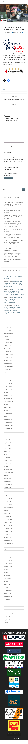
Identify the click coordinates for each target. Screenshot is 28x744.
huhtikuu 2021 (8, 457)
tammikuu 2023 (8, 395)
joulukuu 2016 (8, 611)
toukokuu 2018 (8, 561)
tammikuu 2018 (8, 572)
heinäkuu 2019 (8, 519)
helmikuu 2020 (8, 499)
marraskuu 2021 (8, 437)
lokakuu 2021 (7, 440)
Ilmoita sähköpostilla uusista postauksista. (10, 174)
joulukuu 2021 (8, 434)
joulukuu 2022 (8, 398)
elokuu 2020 (7, 481)
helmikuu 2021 (8, 463)
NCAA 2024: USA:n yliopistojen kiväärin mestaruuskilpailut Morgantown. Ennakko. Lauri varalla (13, 300)
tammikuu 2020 (8, 502)
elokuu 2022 (7, 410)
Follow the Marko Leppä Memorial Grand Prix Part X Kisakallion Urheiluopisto (13, 248)
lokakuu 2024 (7, 336)
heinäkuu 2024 (8, 342)
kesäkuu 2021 (8, 451)
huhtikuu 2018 (8, 564)
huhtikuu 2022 (8, 422)
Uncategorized (7, 89)
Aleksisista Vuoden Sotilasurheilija (14, 105)
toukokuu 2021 (8, 454)
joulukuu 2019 (8, 505)
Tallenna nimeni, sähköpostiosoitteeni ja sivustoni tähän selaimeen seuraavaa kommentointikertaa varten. (13, 161)
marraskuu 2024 (8, 334)
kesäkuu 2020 (8, 487)
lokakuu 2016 (7, 617)
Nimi (5, 141)
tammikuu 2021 (8, 466)
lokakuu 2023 (7, 369)
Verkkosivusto (7, 152)
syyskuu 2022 (7, 407)
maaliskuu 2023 (8, 390)
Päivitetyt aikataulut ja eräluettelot (13, 259)
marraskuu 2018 (8, 543)
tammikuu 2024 (8, 360)
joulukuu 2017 (8, 575)
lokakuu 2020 (7, 475)
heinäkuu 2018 (8, 555)
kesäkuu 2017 (8, 593)
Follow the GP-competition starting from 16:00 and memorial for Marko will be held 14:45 (13, 235)
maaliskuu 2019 (8, 531)
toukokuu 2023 (8, 384)
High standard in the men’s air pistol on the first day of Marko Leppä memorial (13, 242)
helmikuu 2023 (8, 393)
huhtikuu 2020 (8, 493)
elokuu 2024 (7, 339)
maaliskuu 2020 (8, 496)
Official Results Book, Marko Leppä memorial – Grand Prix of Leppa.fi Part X (13, 204)
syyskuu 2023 (7, 372)
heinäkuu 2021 (8, 449)
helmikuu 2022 (8, 428)
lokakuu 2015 (7, 622)
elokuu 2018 (7, 552)
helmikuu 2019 (8, 534)
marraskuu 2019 (8, 507)
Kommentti (7, 123)
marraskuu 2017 (8, 578)
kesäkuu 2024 (8, 345)
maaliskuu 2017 (8, 602)
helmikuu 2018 (8, 569)
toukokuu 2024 (8, 348)
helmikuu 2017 (8, 605)
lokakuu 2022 (7, 404)
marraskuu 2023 (8, 366)
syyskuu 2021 (7, 443)
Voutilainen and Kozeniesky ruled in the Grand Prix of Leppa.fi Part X (13, 209)
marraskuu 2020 (8, 472)
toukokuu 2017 (8, 596)
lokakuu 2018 (7, 546)
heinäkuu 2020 (8, 484)
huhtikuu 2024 (8, 351)
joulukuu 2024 (8, 331)
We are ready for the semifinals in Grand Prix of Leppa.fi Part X (13, 216)
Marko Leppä (17, 32)
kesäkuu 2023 (8, 381)
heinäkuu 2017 (8, 590)
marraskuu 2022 (8, 401)
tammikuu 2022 (8, 431)
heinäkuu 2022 (8, 413)
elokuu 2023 (7, 375)
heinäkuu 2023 (8, 378)
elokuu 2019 (7, 516)
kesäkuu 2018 (8, 558)
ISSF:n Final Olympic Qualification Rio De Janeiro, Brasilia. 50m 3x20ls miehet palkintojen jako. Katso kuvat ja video (14, 291)
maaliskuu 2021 (8, 460)
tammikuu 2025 (8, 328)
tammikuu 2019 (8, 537)
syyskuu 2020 (7, 478)
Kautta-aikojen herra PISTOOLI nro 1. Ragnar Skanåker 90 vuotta (13, 276)
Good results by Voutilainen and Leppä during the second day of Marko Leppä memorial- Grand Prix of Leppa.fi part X (14, 224)
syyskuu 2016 (7, 620)
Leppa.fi (4, 2)
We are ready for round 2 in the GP (13, 229)
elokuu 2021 (7, 446)
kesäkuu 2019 (8, 522)
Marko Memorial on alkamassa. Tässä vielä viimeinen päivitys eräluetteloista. (12, 254)
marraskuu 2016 (8, 614)
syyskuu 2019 (7, 513)
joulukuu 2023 (8, 363)
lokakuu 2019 (7, 510)
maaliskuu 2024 (8, 354)
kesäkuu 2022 (8, 416)
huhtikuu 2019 (8, 528)
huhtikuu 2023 (8, 387)
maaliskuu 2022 (8, 425)
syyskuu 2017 (7, 584)
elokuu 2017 (7, 587)
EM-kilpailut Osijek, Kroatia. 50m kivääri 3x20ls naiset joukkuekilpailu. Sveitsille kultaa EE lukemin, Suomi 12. (13, 283)
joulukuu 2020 (8, 469)
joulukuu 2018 (8, 540)
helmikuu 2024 (8, 357)
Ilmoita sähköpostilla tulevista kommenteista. (11, 168)
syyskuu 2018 (7, 549)
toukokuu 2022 (8, 419)
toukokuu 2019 (8, 525)
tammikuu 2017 (8, 608)
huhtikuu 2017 (8, 599)
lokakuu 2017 (7, 581)
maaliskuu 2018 (8, 566)
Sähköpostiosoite (8, 146)
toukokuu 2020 (8, 490)
